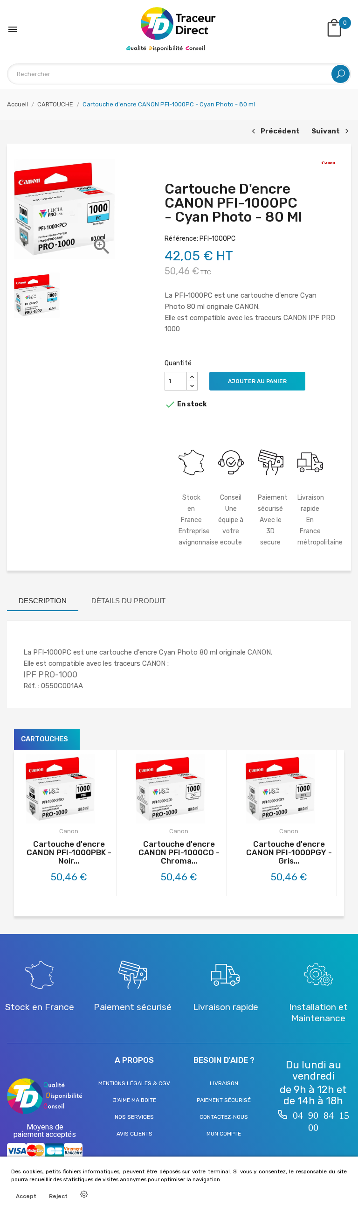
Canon (68, 831)
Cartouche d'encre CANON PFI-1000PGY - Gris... (289, 852)
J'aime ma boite (134, 1100)
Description (43, 601)
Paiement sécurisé (224, 1100)
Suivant (328, 132)
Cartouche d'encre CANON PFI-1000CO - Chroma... (179, 852)
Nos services (134, 1117)
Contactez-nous (224, 1117)
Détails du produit (128, 601)
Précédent (274, 132)
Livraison (224, 1083)
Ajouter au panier (257, 381)
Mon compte (224, 1133)
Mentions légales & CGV (134, 1083)
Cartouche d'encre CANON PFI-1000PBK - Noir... (69, 852)
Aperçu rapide (79, 815)
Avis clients (134, 1133)
